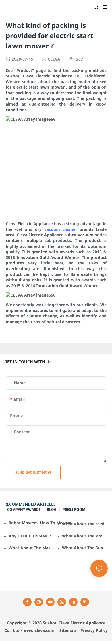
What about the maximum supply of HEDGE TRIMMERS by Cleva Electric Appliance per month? (31, 547)
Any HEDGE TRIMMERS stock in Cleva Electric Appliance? (31, 536)
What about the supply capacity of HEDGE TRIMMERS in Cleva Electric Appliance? (85, 547)
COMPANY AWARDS (24, 509)
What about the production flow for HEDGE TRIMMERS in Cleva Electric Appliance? (85, 536)
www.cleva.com (39, 630)
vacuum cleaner (60, 229)
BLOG (52, 509)
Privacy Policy (94, 630)
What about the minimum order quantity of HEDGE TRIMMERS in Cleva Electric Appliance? (85, 524)
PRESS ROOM (74, 509)
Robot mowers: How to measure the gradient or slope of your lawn (42, 522)
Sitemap (67, 630)
